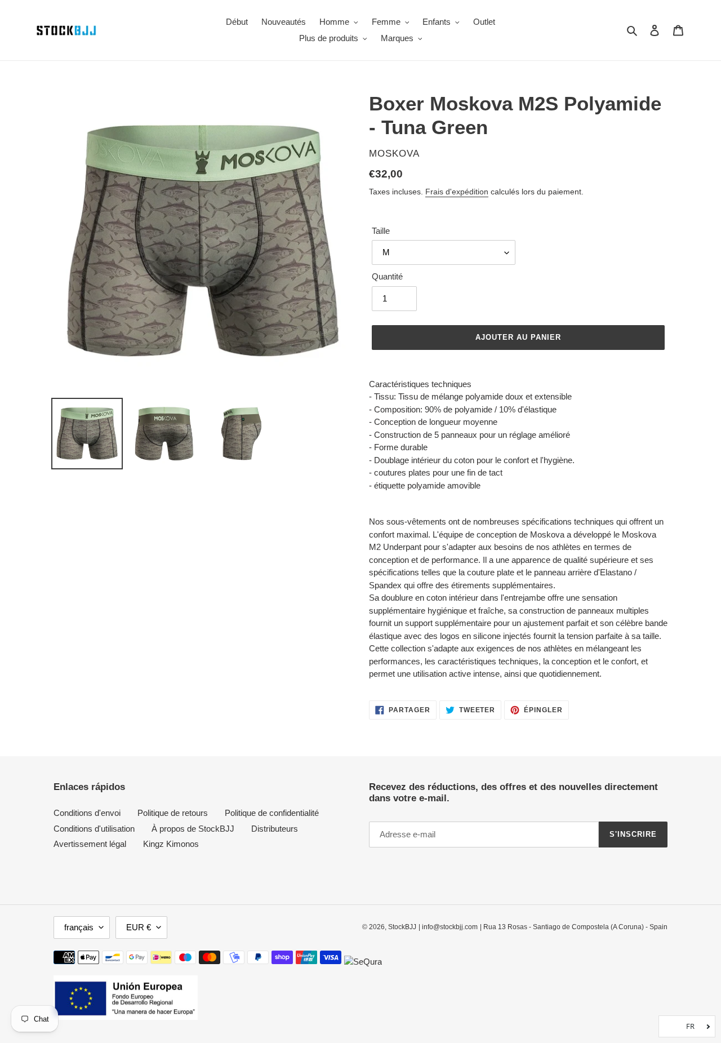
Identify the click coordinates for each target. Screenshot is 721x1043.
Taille (381, 231)
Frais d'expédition (456, 191)
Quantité (387, 276)
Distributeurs (274, 828)
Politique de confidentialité (272, 813)
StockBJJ (402, 927)
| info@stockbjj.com (448, 927)
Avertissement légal (90, 844)
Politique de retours (172, 813)
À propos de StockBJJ (193, 828)
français (79, 927)
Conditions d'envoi (87, 813)
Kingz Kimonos (171, 844)
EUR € (138, 927)
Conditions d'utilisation (94, 828)
